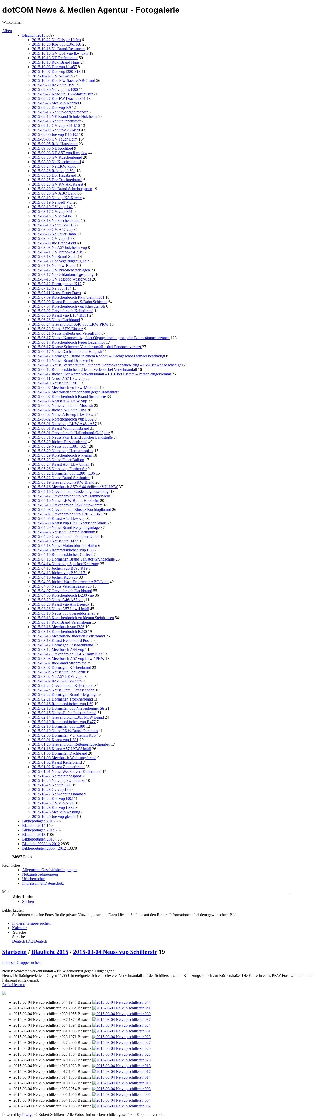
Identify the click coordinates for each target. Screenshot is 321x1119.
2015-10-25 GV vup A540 (53, 803)
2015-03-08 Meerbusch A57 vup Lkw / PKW (68, 658)
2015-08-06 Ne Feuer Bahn (54, 234)
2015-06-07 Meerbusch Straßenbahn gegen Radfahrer (74, 392)
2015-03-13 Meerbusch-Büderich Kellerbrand (68, 636)
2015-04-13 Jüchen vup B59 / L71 (59, 573)
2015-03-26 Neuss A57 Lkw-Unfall (60, 609)
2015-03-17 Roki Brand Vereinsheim (61, 622)
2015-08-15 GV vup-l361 (52, 216)
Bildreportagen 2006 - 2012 (44, 848)
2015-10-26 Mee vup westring (56, 812)
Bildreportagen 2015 (38, 821)
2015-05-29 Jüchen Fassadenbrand (59, 442)
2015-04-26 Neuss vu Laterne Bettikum (63, 532)
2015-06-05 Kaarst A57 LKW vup (59, 401)
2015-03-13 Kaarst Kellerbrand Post (61, 640)
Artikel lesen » (13, 985)
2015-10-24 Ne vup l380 (51, 785)
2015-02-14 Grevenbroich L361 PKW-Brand (68, 717)
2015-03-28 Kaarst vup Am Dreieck (60, 604)
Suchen (28, 901)
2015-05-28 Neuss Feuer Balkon (58, 460)
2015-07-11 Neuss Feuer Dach (56, 293)
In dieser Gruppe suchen (21, 962)
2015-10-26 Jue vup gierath (54, 816)
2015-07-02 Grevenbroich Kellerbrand (62, 311)
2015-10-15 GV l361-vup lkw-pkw (60, 53)
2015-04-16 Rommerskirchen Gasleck (62, 554)
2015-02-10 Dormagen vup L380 (58, 726)
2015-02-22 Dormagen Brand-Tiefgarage (64, 694)
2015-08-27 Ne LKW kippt (54, 166)
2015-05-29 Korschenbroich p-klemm (62, 455)
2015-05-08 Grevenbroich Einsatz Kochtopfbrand (71, 509)
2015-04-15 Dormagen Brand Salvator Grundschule (73, 559)
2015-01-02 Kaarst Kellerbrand (57, 762)
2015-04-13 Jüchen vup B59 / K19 (60, 568)
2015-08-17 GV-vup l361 (52, 211)
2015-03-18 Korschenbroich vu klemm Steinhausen (73, 618)
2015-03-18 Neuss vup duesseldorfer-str (64, 613)
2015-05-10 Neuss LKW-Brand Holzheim (65, 500)
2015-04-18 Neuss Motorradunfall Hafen (64, 545)
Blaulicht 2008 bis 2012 (41, 844)
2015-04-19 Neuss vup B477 (55, 541)
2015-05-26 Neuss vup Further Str (59, 469)
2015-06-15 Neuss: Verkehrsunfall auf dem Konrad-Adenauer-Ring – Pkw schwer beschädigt (107, 365)
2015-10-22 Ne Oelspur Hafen (56, 40)
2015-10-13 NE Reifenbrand (55, 58)
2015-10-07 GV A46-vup (52, 76)
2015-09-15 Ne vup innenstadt (56, 121)
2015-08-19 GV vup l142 (52, 207)
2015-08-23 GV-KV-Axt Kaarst (57, 184)
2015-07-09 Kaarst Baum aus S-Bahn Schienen (69, 302)
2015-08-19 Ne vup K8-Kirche (57, 198)
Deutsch (29, 941)
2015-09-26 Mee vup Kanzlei (55, 103)
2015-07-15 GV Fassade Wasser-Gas (61, 279)
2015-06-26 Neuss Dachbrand (56, 320)
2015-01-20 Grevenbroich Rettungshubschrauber (71, 744)
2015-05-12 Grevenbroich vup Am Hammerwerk (71, 496)
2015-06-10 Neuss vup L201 (55, 383)
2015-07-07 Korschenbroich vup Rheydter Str (68, 306)
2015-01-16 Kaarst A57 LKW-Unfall (61, 749)
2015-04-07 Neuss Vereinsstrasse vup (62, 586)
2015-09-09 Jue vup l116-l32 (55, 134)
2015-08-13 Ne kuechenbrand (56, 220)
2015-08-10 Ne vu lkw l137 (54, 225)
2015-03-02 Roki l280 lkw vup (57, 681)
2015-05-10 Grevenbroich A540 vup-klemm (67, 505)
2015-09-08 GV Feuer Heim (54, 139)
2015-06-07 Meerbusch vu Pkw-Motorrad (65, 387)
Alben (7, 31)
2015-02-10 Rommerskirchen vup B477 (64, 722)
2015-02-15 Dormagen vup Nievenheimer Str (68, 708)
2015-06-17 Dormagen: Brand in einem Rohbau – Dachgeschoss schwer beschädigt (98, 356)
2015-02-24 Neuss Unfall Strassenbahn (63, 690)
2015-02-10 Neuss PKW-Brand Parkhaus (65, 731)
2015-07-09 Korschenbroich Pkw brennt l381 (68, 297)
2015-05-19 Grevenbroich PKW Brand (63, 482)
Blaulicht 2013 (33, 834)
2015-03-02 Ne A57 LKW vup (57, 676)
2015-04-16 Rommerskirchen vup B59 (63, 550)
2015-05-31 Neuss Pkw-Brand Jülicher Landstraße (72, 437)
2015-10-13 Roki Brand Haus (55, 62)
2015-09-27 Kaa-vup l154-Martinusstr (62, 94)
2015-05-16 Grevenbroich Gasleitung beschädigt (70, 491)
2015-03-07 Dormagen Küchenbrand (61, 667)
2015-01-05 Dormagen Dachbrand (59, 753)
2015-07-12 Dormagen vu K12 (57, 284)
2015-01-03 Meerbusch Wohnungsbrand (64, 758)
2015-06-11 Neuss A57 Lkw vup (58, 378)
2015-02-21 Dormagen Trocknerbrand (62, 699)
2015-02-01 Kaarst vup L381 (55, 740)
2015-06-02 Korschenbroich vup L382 (63, 419)
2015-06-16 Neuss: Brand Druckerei (61, 360)
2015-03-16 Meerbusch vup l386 (58, 627)
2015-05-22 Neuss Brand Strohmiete (61, 478)
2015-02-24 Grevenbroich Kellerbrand (62, 685)
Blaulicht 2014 (33, 825)
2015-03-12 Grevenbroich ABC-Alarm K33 (67, 654)
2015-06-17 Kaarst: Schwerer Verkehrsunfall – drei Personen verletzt (87, 347)
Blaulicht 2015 (33, 35)
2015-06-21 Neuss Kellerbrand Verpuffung (66, 333)
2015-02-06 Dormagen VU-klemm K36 (64, 735)
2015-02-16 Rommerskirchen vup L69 (62, 704)
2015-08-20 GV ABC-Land (54, 193)
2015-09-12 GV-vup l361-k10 (56, 125)
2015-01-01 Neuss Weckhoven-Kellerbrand (66, 771)
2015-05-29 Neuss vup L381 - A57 (60, 446)
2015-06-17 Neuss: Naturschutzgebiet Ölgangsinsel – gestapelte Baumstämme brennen (101, 338)
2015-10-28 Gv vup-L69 (51, 789)
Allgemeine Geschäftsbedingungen (49, 870)
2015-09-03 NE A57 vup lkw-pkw (59, 153)
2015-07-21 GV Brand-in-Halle (57, 252)
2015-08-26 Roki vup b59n (53, 171)
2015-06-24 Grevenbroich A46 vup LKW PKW (70, 324)
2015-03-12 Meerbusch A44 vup (58, 649)
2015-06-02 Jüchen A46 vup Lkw (59, 410)
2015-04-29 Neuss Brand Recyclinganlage (66, 527)
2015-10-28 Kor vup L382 (53, 807)
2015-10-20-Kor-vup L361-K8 (56, 44)
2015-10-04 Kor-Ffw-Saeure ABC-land (63, 80)
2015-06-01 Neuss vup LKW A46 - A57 (64, 424)
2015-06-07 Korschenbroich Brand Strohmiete (69, 396)
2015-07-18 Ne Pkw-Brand (54, 265)
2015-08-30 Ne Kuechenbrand (56, 162)
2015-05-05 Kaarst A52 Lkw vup (58, 518)
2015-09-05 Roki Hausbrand (55, 144)
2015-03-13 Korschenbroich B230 (59, 631)
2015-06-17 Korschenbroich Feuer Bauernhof (68, 342)
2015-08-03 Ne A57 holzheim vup (59, 247)
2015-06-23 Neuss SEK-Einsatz (57, 329)
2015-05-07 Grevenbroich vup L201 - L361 (67, 514)
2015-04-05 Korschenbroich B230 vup (63, 595)
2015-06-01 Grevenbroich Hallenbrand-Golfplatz (71, 433)
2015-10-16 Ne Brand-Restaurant (58, 49)
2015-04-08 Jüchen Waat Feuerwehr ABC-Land (70, 582)
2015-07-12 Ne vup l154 (51, 288)
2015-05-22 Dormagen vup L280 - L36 (63, 473)
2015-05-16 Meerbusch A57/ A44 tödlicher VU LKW (75, 487)
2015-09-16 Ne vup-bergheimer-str (60, 112)
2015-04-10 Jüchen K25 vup (55, 577)
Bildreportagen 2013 (38, 839)
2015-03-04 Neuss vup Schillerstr (58, 672)
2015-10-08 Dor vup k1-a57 (54, 67)
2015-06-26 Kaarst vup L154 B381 (60, 315)
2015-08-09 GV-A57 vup (52, 229)
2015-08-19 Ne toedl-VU (52, 202)
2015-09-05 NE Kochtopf (52, 148)
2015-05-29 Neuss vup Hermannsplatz (62, 451)
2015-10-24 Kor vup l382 (52, 798)
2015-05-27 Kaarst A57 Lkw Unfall (60, 464)
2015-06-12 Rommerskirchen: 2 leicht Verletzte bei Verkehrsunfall (85, 369)
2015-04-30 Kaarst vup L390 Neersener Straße (69, 523)
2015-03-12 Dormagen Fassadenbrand (62, 645)
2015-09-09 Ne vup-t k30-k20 (56, 130)
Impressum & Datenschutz (43, 883)
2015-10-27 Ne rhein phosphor (56, 776)
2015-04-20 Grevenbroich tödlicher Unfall (65, 536)
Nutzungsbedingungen (40, 874)
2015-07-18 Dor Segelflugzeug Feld (61, 261)
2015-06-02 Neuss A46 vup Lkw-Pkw (62, 414)
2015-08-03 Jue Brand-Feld (54, 243)
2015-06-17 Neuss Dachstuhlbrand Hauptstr (67, 351)
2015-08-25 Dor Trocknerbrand (57, 180)
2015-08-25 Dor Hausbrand (54, 175)
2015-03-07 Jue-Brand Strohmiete (59, 663)
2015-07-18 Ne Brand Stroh (54, 256)
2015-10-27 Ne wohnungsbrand (57, 794)
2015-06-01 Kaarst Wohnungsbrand (60, 428)
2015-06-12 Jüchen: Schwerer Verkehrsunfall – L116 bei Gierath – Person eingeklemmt (102, 374)
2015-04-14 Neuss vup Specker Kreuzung (65, 564)
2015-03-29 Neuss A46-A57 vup (58, 600)
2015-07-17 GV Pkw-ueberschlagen (61, 270)
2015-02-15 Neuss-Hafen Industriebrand (64, 713)
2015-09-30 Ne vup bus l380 (55, 89)
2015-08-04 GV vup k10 (52, 238)
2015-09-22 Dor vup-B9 (51, 107)
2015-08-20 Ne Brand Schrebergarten (62, 189)
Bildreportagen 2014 (38, 830)
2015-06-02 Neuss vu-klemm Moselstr (62, 405)
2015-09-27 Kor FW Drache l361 (59, 98)
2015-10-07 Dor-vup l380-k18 (56, 71)
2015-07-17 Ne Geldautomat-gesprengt (63, 274)
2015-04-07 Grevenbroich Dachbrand (62, 591)
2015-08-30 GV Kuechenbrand (57, 157)
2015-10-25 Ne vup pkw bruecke (58, 780)
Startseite (14, 952)
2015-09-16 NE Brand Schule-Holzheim (64, 116)
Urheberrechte (33, 879)
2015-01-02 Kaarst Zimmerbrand (58, 767)
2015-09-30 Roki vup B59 (53, 85)
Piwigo (27, 1114)
